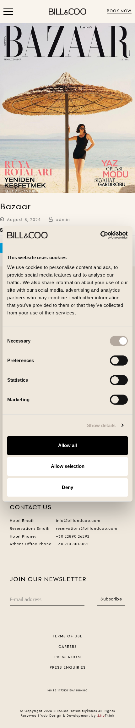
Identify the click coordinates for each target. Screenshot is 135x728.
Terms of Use (68, 636)
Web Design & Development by (77, 715)
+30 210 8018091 (72, 543)
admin (63, 219)
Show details (101, 425)
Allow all (67, 445)
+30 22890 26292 (72, 536)
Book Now (119, 11)
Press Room (67, 656)
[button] (8, 12)
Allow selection (67, 466)
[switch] (119, 360)
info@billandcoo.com (78, 520)
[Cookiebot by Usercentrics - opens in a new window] (100, 235)
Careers (67, 646)
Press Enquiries (68, 667)
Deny (67, 487)
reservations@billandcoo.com (86, 528)
